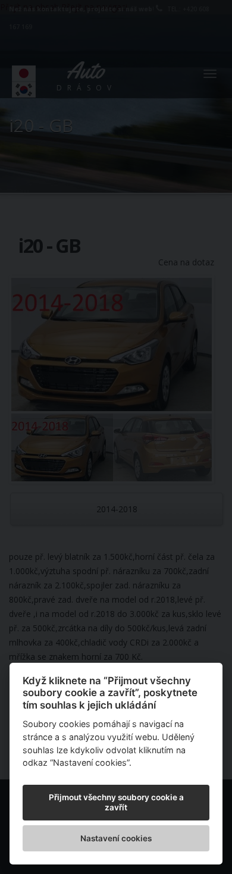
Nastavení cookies (116, 838)
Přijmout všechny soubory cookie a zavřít (116, 802)
